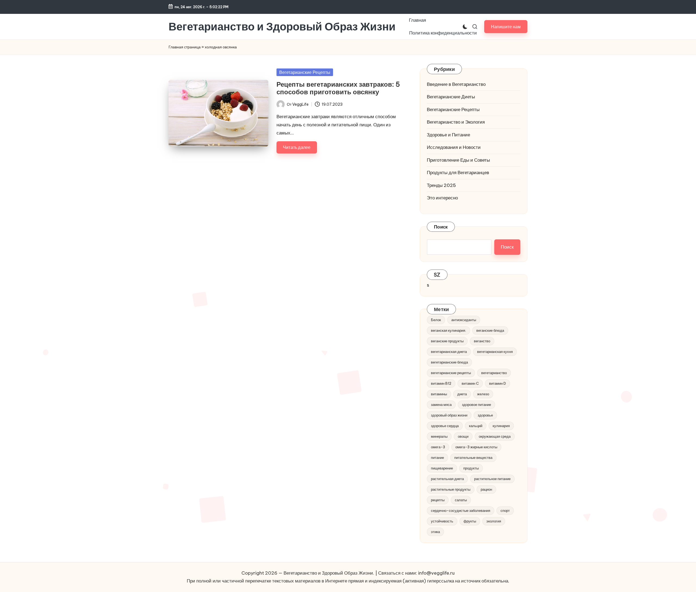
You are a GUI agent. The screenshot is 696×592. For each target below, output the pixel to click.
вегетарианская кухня (495, 351)
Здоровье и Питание (448, 135)
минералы (439, 436)
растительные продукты (450, 489)
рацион (486, 489)
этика (435, 532)
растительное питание (492, 479)
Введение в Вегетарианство (456, 84)
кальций (475, 426)
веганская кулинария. (448, 330)
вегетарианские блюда (449, 362)
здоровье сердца (445, 426)
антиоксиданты (463, 320)
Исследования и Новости (454, 147)
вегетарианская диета (449, 351)
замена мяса (441, 404)
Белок (436, 320)
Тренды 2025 (441, 185)
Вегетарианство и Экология (456, 122)
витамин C (470, 383)
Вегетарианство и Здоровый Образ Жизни (282, 27)
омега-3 (438, 447)
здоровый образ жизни (449, 415)
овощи (463, 436)
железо (483, 394)
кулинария (501, 426)
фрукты (470, 521)
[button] (505, 26)
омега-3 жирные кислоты (476, 447)
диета (462, 394)
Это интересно (442, 198)
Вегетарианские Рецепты (304, 72)
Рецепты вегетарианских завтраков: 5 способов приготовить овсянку (338, 88)
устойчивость (442, 521)
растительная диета (447, 479)
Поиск (441, 227)
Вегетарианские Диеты (451, 97)
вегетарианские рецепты (451, 373)
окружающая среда (495, 436)
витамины (439, 394)
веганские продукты (447, 341)
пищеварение (442, 468)
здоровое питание (476, 404)
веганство (482, 341)
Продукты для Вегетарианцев (458, 173)
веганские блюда (490, 330)
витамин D (497, 383)
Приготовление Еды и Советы (458, 160)
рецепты (438, 500)
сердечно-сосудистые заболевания (460, 510)
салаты (461, 500)
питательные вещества (473, 457)
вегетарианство (494, 373)
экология (493, 521)
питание (437, 457)
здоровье (485, 415)
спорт (505, 510)
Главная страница (185, 47)
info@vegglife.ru (436, 573)
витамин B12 (441, 383)
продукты (471, 468)
